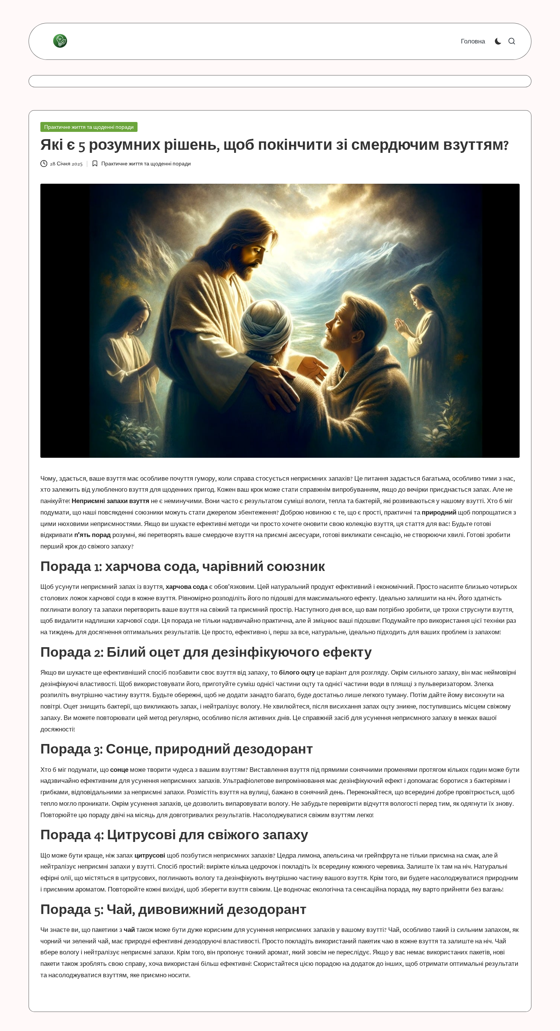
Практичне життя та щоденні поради (89, 126)
